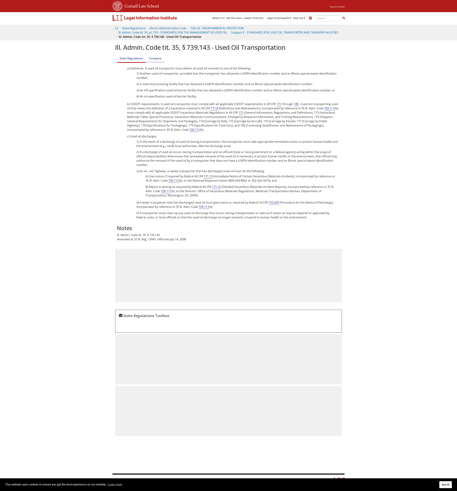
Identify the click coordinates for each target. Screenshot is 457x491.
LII (116, 28)
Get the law (233, 18)
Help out (298, 18)
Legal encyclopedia (278, 18)
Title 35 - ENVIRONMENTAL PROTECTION (217, 28)
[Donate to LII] (310, 18)
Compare (155, 58)
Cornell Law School (140, 5)
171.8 (214, 108)
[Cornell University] (117, 5)
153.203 (274, 202)
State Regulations (134, 28)
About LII (217, 18)
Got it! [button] (446, 484)
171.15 (208, 176)
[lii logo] (153, 18)
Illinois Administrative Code (168, 28)
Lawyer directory (253, 18)
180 (296, 104)
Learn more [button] (115, 484)
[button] (343, 18)
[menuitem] (217, 18)
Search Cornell (337, 6)
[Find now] (343, 18)
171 (279, 104)
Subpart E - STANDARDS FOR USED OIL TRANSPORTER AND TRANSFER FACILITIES (284, 32)
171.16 (216, 187)
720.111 (329, 108)
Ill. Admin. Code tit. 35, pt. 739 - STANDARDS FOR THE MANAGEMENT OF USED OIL (173, 32)
